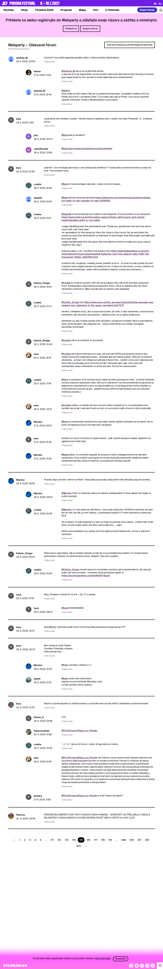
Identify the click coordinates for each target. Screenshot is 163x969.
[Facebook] (131, 966)
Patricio (20, 814)
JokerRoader (41, 148)
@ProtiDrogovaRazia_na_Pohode (79, 730)
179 (110, 840)
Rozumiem (120, 959)
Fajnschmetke (41, 730)
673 (79, 846)
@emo (65, 379)
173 (66, 840)
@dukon (66, 90)
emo (36, 354)
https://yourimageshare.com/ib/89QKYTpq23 (86, 575)
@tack (65, 608)
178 (103, 840)
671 (139, 840)
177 (95, 840)
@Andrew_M (68, 71)
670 (132, 840)
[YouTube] (136, 966)
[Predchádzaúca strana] (14, 840)
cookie (37, 184)
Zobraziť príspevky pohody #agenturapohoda (129, 45)
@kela (65, 135)
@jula (64, 148)
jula (36, 135)
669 (123, 840)
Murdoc (38, 422)
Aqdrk (37, 678)
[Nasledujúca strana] (85, 846)
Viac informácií (102, 958)
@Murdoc (67, 493)
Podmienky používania (18, 49)
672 (147, 840)
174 (74, 840)
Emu (18, 703)
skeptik (38, 198)
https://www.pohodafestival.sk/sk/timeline (90, 148)
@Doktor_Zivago (70, 302)
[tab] (24, 10)
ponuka (38, 795)
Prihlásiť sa (71, 28)
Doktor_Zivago (42, 283)
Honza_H (39, 717)
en (160, 3)
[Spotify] (147, 966)
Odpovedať (49, 62)
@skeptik (66, 214)
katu (18, 627)
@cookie (66, 282)
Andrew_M (22, 57)
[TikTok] (153, 966)
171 (52, 840)
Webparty (16, 45)
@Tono (52, 627)
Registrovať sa (90, 28)
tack (18, 594)
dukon (37, 71)
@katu (65, 665)
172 (59, 840)
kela (18, 119)
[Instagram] (142, 966)
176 (88, 840)
